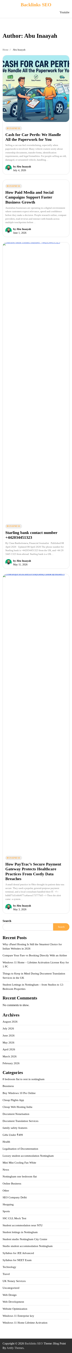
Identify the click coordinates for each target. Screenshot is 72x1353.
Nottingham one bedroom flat (20, 1176)
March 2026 (10, 1056)
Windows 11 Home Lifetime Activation (25, 1322)
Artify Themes (15, 1347)
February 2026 (11, 1063)
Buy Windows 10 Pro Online (19, 1093)
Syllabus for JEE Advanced (18, 1253)
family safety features (15, 1127)
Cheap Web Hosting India (17, 1106)
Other (6, 1190)
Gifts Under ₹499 (13, 1134)
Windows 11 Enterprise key (18, 1315)
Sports (6, 1211)
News (6, 1169)
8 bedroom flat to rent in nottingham (23, 1079)
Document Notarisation (16, 1113)
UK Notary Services (14, 1281)
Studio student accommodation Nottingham (28, 1246)
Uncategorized (11, 1287)
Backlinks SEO (36, 4)
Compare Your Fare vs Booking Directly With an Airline (35, 955)
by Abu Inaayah (22, 166)
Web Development (13, 1301)
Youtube (64, 12)
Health (6, 1141)
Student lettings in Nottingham (20, 1232)
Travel (6, 1274)
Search (7, 920)
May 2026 (8, 1042)
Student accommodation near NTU (23, 1225)
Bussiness (13, 128)
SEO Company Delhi (15, 1197)
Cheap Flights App (13, 1100)
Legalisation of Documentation (20, 1148)
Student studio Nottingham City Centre (25, 1239)
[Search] (51, 12)
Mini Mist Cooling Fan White (19, 1162)
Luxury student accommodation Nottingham (28, 1155)
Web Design (10, 1294)
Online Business (12, 1183)
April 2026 (9, 1049)
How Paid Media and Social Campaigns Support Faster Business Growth (29, 197)
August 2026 (10, 1021)
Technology (9, 1266)
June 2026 (9, 1035)
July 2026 (8, 1028)
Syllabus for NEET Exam (17, 1260)
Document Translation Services (20, 1121)
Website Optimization (15, 1308)
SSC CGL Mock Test (14, 1218)
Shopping (8, 1204)
